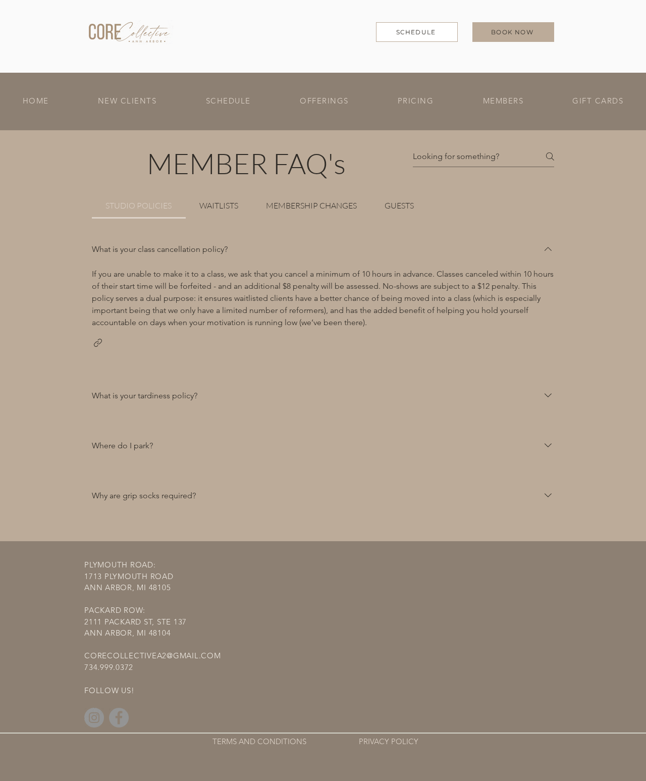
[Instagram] (94, 717)
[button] (324, 101)
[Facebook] (119, 717)
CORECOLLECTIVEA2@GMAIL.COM (152, 655)
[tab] (139, 205)
